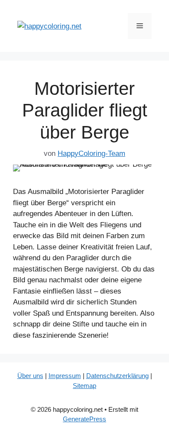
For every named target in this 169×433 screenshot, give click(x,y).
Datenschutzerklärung (117, 375)
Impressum (65, 375)
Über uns (30, 375)
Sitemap (84, 385)
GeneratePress (84, 419)
